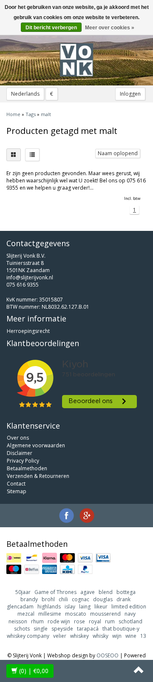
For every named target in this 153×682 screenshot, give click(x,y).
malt (46, 114)
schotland (130, 621)
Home (13, 114)
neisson (17, 621)
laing (85, 606)
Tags (31, 114)
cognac (80, 599)
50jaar (23, 592)
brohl (48, 599)
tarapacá (88, 628)
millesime (49, 613)
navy (130, 613)
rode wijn (59, 621)
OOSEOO (107, 655)
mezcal (25, 613)
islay (70, 606)
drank (123, 599)
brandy (29, 599)
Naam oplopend (118, 153)
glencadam (20, 606)
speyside (62, 628)
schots (22, 628)
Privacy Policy (23, 460)
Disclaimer (19, 453)
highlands (49, 606)
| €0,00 (33, 671)
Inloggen (130, 93)
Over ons (18, 437)
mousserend (105, 613)
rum (110, 621)
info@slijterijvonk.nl (29, 277)
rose (79, 621)
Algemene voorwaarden (36, 445)
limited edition (128, 606)
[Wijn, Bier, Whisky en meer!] (76, 59)
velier (59, 635)
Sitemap (16, 491)
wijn (117, 635)
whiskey (79, 635)
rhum (37, 621)
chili (63, 599)
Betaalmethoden (27, 468)
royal (95, 621)
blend (106, 592)
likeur (101, 606)
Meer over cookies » (109, 28)
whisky (100, 635)
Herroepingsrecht (28, 331)
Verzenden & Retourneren (38, 476)
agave (87, 592)
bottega (126, 592)
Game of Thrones (55, 592)
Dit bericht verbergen (51, 28)
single (41, 628)
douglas (103, 599)
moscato (75, 613)
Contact (16, 483)
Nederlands (25, 93)
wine (130, 635)
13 (143, 635)
